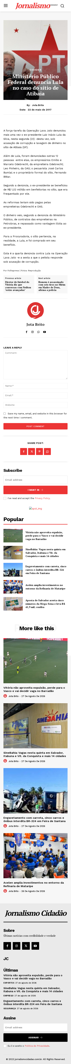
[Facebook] (23, 451)
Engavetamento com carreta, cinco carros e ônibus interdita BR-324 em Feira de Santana (46, 570)
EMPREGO (8, 995)
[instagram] (32, 331)
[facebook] (26, 331)
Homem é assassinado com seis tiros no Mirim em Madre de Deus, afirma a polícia (51, 286)
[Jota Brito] (35, 310)
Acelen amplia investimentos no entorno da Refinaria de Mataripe (45, 586)
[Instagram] (16, 946)
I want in (33, 490)
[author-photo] (5, 696)
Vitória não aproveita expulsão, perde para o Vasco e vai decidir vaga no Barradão (44, 536)
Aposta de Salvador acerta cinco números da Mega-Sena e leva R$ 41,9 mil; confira (45, 604)
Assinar (33, 1037)
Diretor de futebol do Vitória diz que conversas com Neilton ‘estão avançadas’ (18, 286)
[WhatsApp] (47, 451)
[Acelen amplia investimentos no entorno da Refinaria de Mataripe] (13, 587)
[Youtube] (35, 946)
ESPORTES (8, 983)
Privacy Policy (42, 498)
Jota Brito (38, 105)
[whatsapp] (38, 331)
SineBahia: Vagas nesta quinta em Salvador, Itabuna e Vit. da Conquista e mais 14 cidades (45, 553)
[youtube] (44, 331)
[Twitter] (31, 451)
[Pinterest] (39, 451)
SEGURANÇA (9, 1008)
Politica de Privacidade (37, 1046)
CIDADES (36, 70)
